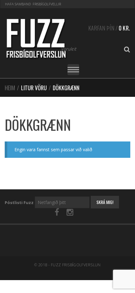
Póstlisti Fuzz (19, 202)
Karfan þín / (109, 28)
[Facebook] (57, 212)
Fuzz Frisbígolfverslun (76, 265)
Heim (10, 88)
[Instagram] (70, 212)
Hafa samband (18, 4)
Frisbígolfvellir (47, 4)
